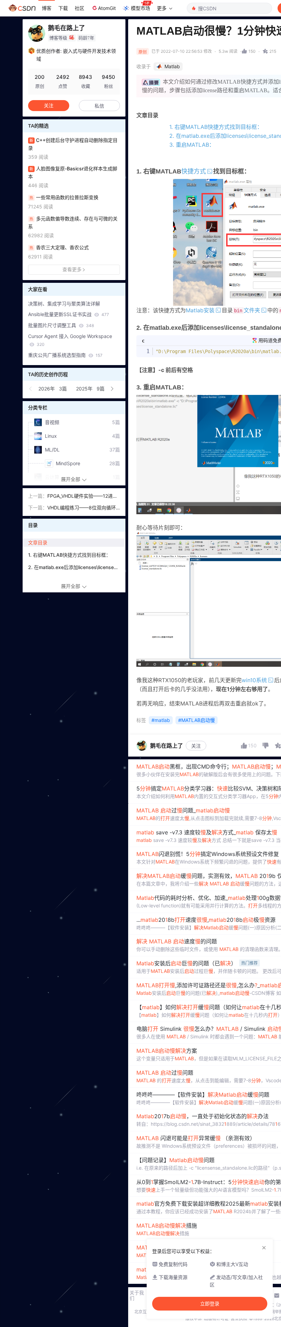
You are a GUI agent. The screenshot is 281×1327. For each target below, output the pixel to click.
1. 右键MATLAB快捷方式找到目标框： (215, 126)
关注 (196, 746)
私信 (99, 106)
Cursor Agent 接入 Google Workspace (70, 340)
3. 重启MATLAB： (192, 144)
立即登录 (209, 1303)
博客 (46, 8)
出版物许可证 (216, 1318)
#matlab (160, 720)
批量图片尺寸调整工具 (61, 325)
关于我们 (137, 1295)
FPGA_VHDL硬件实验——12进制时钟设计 (82, 496)
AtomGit (107, 8)
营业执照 (239, 1318)
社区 (79, 8)
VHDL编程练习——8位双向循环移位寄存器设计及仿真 (81, 508)
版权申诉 (193, 1318)
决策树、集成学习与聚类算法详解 (64, 303)
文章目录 (37, 542)
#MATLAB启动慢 (196, 720)
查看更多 (72, 269)
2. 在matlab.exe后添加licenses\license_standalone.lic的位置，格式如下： (76, 567)
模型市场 (140, 8)
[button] (31, 388)
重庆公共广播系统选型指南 (65, 355)
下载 (63, 8)
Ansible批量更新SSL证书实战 (68, 314)
